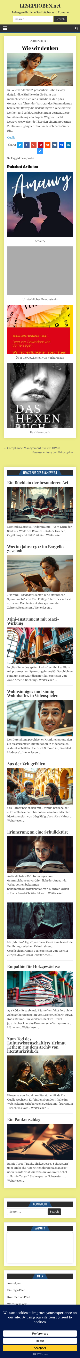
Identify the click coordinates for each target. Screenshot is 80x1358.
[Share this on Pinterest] (40, 145)
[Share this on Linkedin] (68, 145)
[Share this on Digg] (61, 145)
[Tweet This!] (20, 145)
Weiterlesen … (55, 535)
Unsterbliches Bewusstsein (40, 299)
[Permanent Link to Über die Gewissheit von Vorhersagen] (40, 329)
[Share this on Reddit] (47, 145)
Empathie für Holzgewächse (33, 966)
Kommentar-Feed (18, 1297)
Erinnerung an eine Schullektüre (38, 832)
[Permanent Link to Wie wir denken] (40, 69)
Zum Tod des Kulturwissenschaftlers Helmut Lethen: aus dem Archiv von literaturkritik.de (36, 1045)
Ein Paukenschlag (24, 1119)
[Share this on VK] (54, 145)
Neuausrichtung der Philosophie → (54, 452)
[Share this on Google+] (34, 145)
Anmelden (14, 1283)
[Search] (76, 28)
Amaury (40, 241)
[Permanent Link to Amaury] (40, 204)
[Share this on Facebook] (27, 145)
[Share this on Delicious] (40, 151)
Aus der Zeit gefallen (26, 763)
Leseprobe (38, 41)
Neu (46, 41)
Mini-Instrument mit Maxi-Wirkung (33, 621)
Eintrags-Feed (16, 1290)
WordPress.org (16, 1304)
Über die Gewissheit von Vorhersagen (40, 357)
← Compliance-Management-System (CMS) (32, 448)
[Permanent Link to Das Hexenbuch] (40, 395)
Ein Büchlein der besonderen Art (37, 482)
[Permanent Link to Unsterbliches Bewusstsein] (40, 270)
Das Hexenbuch (40, 432)
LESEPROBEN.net (40, 5)
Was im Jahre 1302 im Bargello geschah (35, 548)
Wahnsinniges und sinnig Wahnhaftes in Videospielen (32, 693)
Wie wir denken (40, 48)
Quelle (11, 137)
